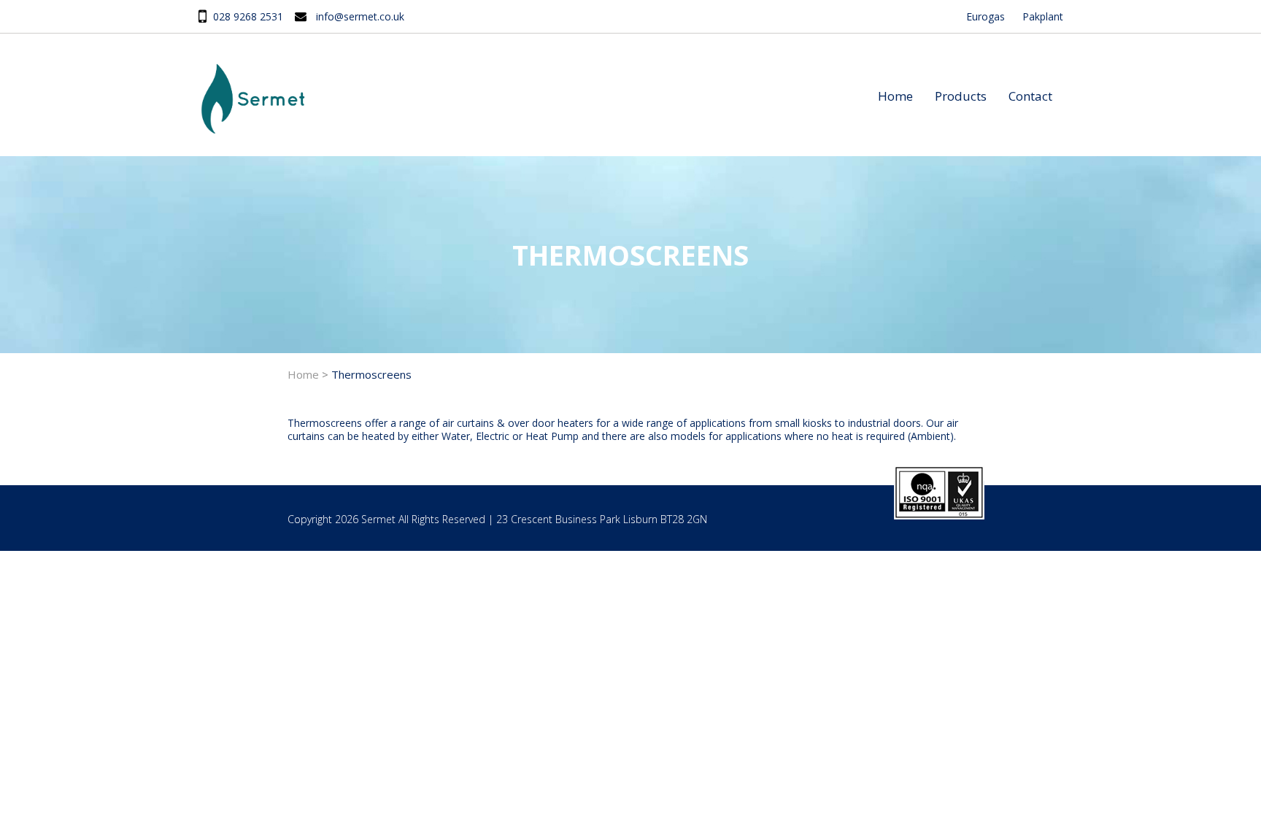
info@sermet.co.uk (360, 16)
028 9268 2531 (248, 16)
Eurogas (985, 16)
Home (895, 96)
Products (961, 96)
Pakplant (1042, 16)
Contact (1030, 96)
